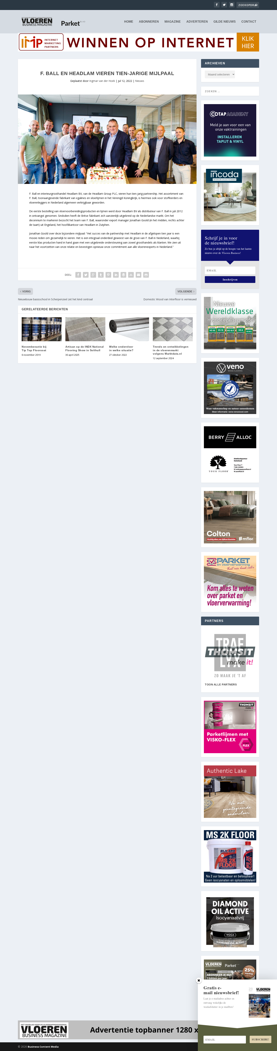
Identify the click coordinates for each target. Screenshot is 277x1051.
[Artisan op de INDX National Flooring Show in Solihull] (85, 329)
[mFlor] (230, 655)
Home (128, 21)
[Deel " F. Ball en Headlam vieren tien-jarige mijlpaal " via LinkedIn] (116, 275)
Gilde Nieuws (224, 21)
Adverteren (197, 21)
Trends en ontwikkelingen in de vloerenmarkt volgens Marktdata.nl (170, 350)
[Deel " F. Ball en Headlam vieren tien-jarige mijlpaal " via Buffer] (123, 275)
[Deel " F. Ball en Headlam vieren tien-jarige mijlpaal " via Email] (138, 275)
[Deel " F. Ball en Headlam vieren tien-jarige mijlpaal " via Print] (146, 275)
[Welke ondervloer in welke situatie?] (129, 329)
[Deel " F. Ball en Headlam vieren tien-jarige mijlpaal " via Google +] (93, 275)
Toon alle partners (221, 684)
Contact (248, 21)
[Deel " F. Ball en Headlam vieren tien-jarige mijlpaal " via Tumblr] (101, 275)
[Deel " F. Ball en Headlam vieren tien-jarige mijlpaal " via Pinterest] (108, 275)
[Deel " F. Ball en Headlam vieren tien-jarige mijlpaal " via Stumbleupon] (131, 275)
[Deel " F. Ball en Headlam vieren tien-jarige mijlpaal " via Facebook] (78, 275)
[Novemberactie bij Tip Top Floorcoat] (42, 329)
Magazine (173, 21)
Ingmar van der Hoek (102, 81)
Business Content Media (43, 1046)
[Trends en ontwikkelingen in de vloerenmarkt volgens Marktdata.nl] (173, 329)
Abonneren (149, 21)
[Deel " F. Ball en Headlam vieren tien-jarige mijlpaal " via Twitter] (86, 275)
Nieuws (139, 81)
